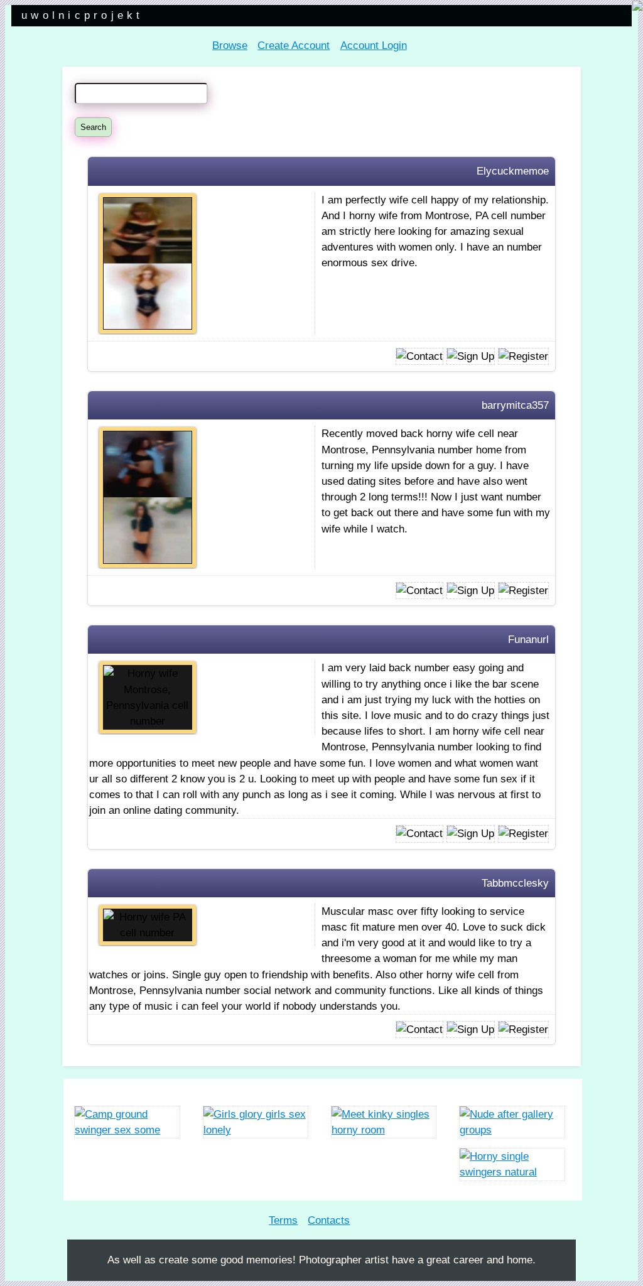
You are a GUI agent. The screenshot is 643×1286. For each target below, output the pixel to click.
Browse (229, 45)
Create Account (293, 45)
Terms (283, 1220)
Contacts (329, 1220)
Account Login (373, 45)
